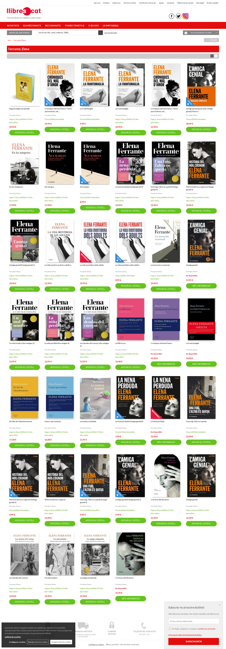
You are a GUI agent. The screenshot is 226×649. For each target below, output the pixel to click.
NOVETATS (13, 25)
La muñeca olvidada (88, 421)
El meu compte (212, 3)
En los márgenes (16, 187)
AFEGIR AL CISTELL (24, 133)
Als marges (49, 187)
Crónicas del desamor (160, 499)
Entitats (106, 3)
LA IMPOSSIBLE (111, 25)
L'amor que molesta (53, 421)
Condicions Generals (147, 3)
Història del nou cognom (55, 499)
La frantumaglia (86, 108)
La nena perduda (157, 421)
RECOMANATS (53, 25)
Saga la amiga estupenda (19, 108)
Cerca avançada (110, 33)
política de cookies (13, 637)
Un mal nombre (51, 578)
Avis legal (200, 3)
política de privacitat (207, 629)
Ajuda (161, 3)
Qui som (97, 3)
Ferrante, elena (14, 115)
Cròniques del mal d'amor (161, 343)
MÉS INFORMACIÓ (201, 286)
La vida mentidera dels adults (92, 265)
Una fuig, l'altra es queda (196, 421)
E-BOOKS (94, 25)
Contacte (170, 3)
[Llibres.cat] (24, 17)
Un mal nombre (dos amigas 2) (21, 343)
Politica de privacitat (185, 3)
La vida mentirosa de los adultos (58, 265)
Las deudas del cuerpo (18, 578)
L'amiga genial (191, 265)
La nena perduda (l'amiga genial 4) (129, 187)
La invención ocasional (160, 265)
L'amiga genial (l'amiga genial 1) (22, 265)
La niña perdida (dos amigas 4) (57, 343)
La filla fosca (120, 343)
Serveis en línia (130, 3)
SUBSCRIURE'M (194, 641)
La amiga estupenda (88, 578)
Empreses (117, 3)
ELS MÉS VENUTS (32, 25)
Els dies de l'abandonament (20, 421)
